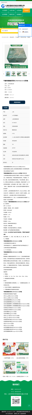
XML (7, 413)
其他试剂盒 (23, 37)
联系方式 (11, 14)
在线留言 (19, 14)
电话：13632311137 (16, 389)
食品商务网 (23, 413)
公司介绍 (11, 10)
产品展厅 (26, 10)
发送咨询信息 (17, 102)
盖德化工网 (16, 413)
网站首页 (12, 37)
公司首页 (4, 10)
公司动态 (19, 10)
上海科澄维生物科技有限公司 (23, 411)
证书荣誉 (4, 14)
